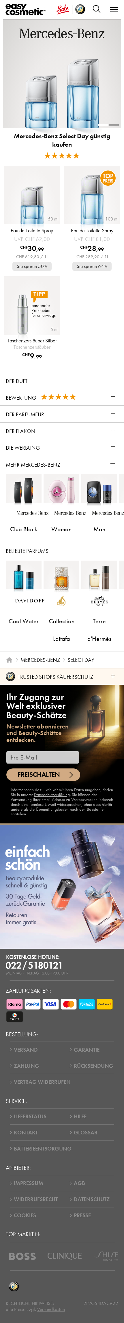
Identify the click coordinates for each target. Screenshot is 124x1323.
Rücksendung (93, 1066)
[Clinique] (64, 1256)
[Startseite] (9, 660)
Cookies (25, 1215)
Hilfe (80, 1116)
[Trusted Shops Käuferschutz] (14, 1287)
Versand (26, 1049)
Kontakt (26, 1132)
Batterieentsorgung (43, 1148)
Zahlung (26, 1066)
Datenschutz (92, 1199)
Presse (82, 1215)
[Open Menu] (26, 10)
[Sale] (62, 9)
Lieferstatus (30, 1116)
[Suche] (96, 9)
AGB (79, 1183)
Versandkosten (51, 1309)
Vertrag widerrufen (42, 1082)
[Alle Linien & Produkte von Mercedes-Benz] (62, 32)
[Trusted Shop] (80, 9)
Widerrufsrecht (36, 1199)
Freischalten (39, 774)
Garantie (86, 1049)
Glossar (85, 1132)
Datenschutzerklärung (52, 794)
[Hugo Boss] (22, 1256)
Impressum (28, 1183)
